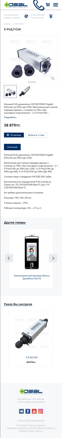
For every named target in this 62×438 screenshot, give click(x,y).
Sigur (31, 431)
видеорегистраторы (17, 428)
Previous (9, 258)
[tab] (12, 147)
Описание (12, 147)
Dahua (51, 428)
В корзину (16, 135)
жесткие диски (37, 425)
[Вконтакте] (22, 410)
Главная (7, 24)
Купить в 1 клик (36, 135)
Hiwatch (23, 431)
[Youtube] (35, 410)
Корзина (48, 5)
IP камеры (22, 425)
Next (53, 258)
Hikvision (41, 428)
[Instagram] (40, 410)
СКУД (32, 428)
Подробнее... (10, 117)
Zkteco (39, 431)
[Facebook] (28, 410)
